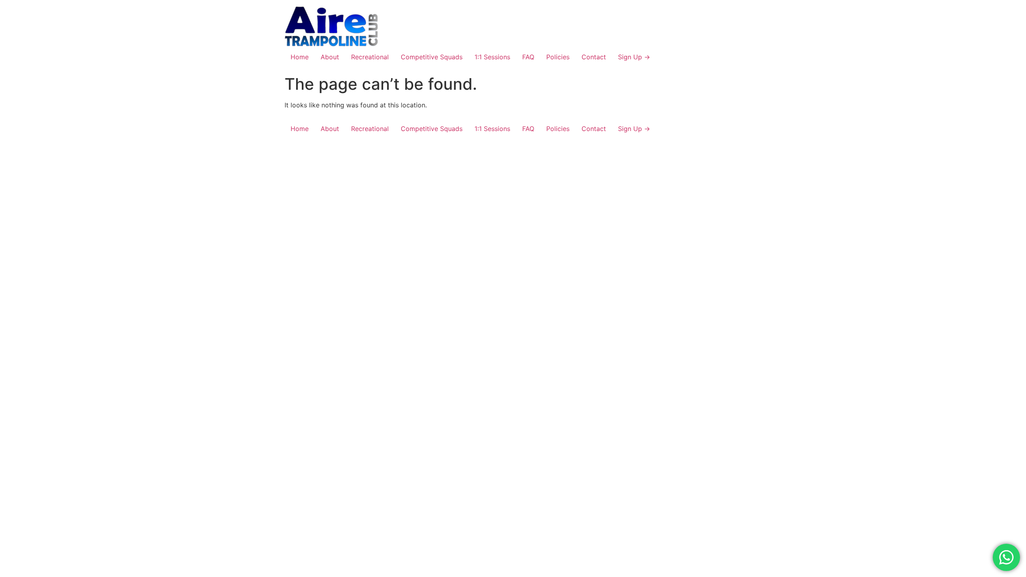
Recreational (370, 57)
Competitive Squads (432, 57)
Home (300, 57)
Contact (594, 57)
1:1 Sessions (492, 57)
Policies (558, 57)
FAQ (528, 57)
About (330, 57)
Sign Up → (634, 57)
